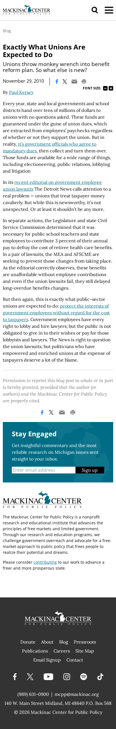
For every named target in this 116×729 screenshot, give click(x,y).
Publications (35, 651)
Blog (7, 30)
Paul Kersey (21, 92)
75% (105, 88)
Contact (74, 660)
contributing (45, 562)
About (47, 642)
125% (111, 88)
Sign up (90, 470)
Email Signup (47, 660)
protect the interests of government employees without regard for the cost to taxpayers (56, 312)
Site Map (84, 651)
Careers (61, 651)
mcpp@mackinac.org (77, 694)
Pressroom (85, 642)
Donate (27, 642)
